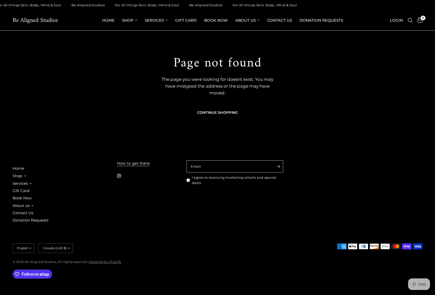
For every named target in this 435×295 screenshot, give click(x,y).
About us (245, 20)
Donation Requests (321, 20)
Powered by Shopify (105, 262)
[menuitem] (108, 20)
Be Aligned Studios (35, 20)
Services (154, 20)
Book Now (216, 20)
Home (108, 20)
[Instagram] (122, 175)
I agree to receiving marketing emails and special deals (234, 180)
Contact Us (279, 20)
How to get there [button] (133, 163)
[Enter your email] (278, 166)
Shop (127, 20)
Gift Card (186, 20)
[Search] (410, 20)
